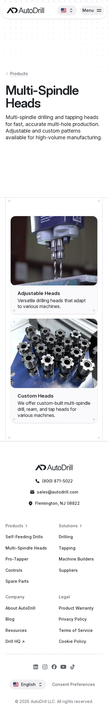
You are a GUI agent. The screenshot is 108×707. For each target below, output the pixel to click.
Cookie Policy (72, 641)
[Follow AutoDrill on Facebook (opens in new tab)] (54, 666)
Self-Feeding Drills (24, 536)
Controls (13, 570)
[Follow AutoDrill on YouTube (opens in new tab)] (63, 666)
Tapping (67, 547)
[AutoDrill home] (24, 10)
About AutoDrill (20, 608)
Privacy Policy (73, 619)
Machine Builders (76, 558)
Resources (16, 630)
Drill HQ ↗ (15, 641)
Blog (9, 619)
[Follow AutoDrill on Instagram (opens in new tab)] (44, 666)
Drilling (66, 536)
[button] (67, 10)
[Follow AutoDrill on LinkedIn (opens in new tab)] (35, 666)
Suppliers (68, 570)
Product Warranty (76, 608)
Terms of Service (76, 630)
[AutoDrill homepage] (54, 467)
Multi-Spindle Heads (26, 547)
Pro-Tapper (16, 558)
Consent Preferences (73, 684)
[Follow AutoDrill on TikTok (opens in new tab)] (72, 666)
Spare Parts (17, 581)
